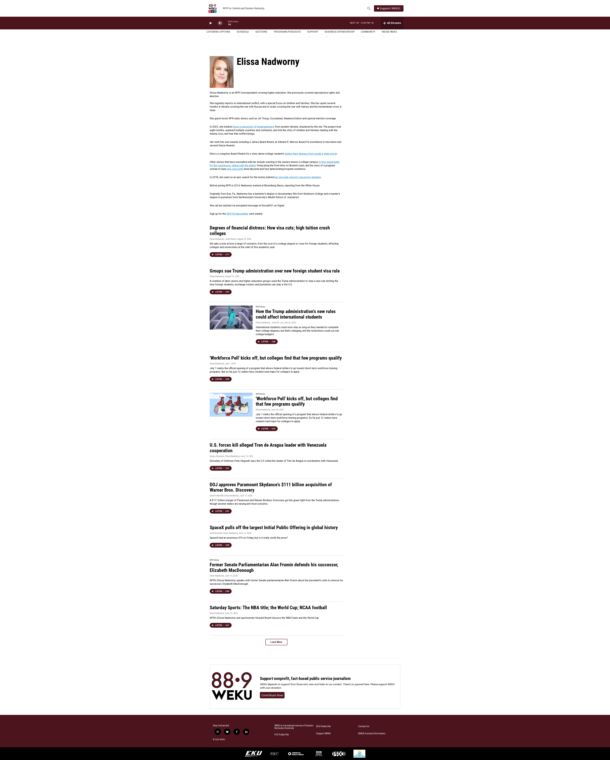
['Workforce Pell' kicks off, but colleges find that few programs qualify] (231, 405)
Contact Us (363, 726)
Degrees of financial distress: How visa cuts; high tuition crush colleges (270, 230)
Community (368, 32)
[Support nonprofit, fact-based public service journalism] (232, 686)
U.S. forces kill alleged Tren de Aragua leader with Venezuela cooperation (268, 447)
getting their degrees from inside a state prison (311, 153)
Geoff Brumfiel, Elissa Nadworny (224, 533)
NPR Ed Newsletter (237, 213)
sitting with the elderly (244, 165)
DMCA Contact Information (371, 733)
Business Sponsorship (340, 32)
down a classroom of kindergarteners (253, 126)
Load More (276, 642)
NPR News (260, 306)
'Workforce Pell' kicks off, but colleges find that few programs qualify (276, 358)
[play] (210, 23)
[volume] (220, 23)
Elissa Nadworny (217, 276)
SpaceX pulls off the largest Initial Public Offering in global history (274, 527)
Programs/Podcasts (287, 32)
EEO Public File (323, 726)
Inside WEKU (389, 32)
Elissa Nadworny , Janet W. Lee (269, 322)
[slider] (225, 23)
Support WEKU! (390, 8)
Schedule (243, 32)
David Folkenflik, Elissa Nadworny (224, 495)
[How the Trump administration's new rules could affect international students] (231, 317)
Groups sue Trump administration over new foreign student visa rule (275, 271)
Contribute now (272, 695)
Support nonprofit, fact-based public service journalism (305, 678)
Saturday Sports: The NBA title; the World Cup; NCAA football (268, 607)
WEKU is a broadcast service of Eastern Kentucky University (293, 726)
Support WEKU (323, 733)
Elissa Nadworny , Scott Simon (223, 239)
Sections (261, 32)
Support (312, 32)
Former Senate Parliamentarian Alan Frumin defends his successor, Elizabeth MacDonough (274, 567)
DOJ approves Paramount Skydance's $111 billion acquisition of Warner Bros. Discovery (271, 487)
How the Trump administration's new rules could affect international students (296, 314)
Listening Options (218, 32)
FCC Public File (281, 734)
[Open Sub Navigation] (209, 37)
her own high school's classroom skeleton (297, 177)
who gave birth (235, 168)
